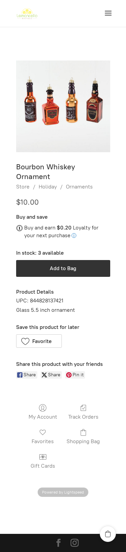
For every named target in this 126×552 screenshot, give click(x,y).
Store (23, 186)
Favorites (43, 441)
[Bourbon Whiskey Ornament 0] (63, 106)
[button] (39, 341)
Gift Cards (43, 466)
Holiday (48, 186)
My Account (43, 417)
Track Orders (83, 417)
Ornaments (79, 186)
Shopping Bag (83, 441)
